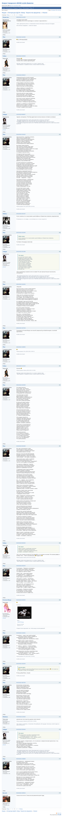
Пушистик (6, 17)
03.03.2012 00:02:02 (20, 543)
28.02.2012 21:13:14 (20, 365)
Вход (31, 8)
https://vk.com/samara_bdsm (15, 5)
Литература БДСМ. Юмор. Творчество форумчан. (24, 12)
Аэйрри (5, 114)
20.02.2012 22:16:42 (20, 134)
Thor (4, 37)
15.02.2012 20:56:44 (20, 75)
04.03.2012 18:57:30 (20, 682)
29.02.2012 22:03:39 (20, 385)
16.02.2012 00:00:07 (20, 114)
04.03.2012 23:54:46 (20, 729)
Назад (8, 14)
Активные (53, 10)
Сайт (5, 129)
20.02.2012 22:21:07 (20, 213)
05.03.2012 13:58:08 (20, 758)
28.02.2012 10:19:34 (20, 284)
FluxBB (59, 814)
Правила (16, 8)
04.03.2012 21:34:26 (20, 716)
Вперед (21, 14)
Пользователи (10, 8)
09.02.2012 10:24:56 (20, 37)
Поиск (20, 8)
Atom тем (59, 813)
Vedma (4, 56)
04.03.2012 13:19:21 (20, 632)
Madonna (5, 716)
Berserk (5, 793)
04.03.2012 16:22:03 (20, 663)
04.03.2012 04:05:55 (20, 600)
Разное (45, 12)
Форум (3, 8)
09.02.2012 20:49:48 (20, 56)
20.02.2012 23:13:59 (20, 251)
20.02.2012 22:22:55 (20, 232)
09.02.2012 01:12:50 (20, 17)
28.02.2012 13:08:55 (20, 347)
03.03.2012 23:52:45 (20, 565)
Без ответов (58, 10)
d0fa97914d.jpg (20, 622)
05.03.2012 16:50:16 (20, 793)
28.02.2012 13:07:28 (20, 328)
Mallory (5, 213)
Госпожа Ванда (7, 600)
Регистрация (26, 8)
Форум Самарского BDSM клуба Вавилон (17, 3)
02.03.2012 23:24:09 (20, 446)
